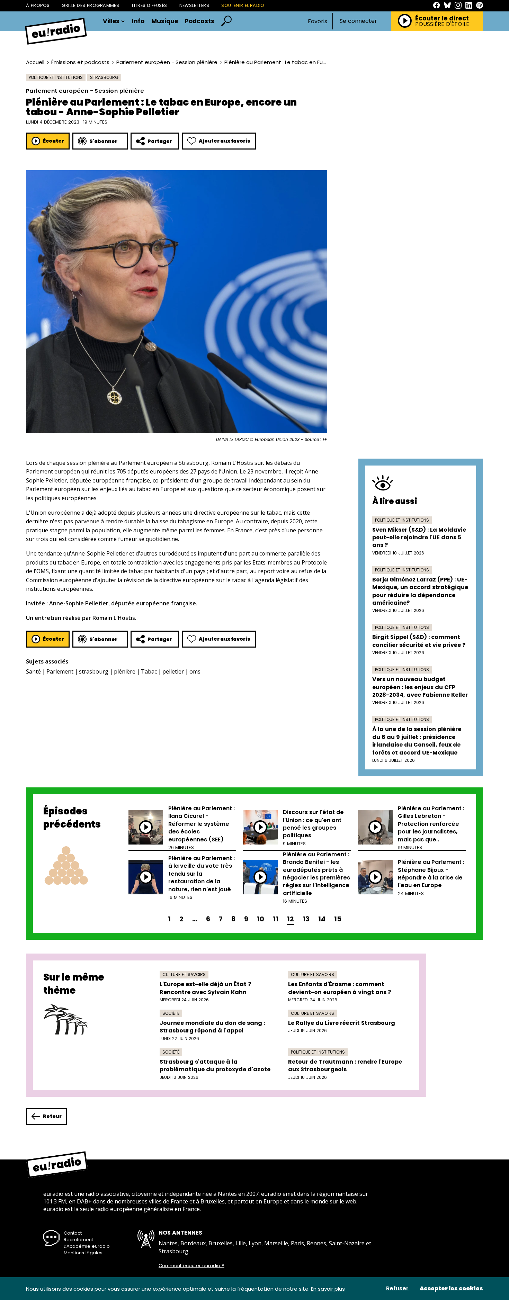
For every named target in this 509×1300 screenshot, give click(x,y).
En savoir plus (328, 1288)
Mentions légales (83, 1252)
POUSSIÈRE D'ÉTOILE (442, 24)
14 (321, 919)
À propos (38, 5)
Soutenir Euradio (243, 5)
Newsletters (194, 5)
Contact (73, 1233)
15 (337, 919)
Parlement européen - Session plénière (166, 62)
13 (306, 919)
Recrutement (78, 1239)
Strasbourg (104, 77)
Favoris (317, 21)
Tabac (149, 671)
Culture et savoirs (184, 974)
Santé (33, 671)
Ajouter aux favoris (224, 140)
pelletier (173, 671)
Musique (164, 21)
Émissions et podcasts (80, 62)
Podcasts (199, 21)
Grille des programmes (90, 5)
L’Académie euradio (87, 1246)
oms (194, 671)
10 (260, 919)
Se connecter (358, 21)
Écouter (53, 140)
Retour (52, 1116)
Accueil (35, 62)
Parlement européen (53, 471)
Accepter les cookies (451, 1288)
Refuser (397, 1288)
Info (138, 21)
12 (290, 919)
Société (170, 1013)
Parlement (59, 671)
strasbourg (93, 671)
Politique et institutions (56, 77)
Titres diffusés (149, 5)
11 (275, 919)
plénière (124, 671)
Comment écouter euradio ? (191, 1266)
